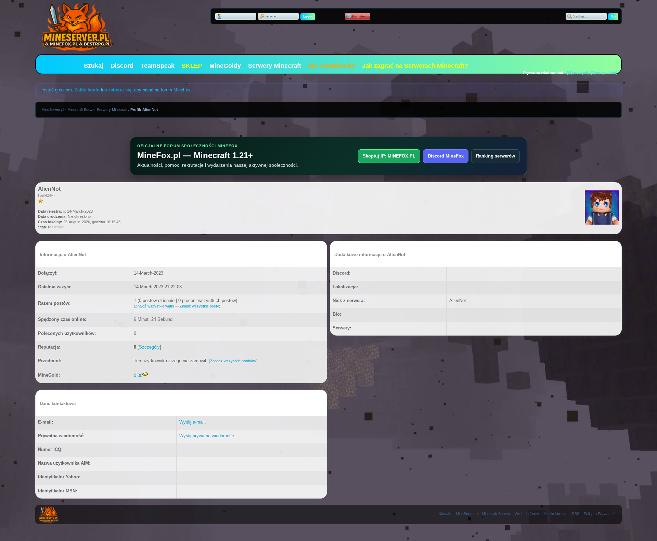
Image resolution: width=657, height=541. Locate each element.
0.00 (138, 375)
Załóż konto (87, 89)
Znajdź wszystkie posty (199, 306)
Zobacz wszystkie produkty (233, 361)
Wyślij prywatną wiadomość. (207, 435)
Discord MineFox (446, 156)
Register (358, 16)
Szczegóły (149, 347)
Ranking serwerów (495, 156)
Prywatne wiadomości (543, 73)
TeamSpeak (158, 65)
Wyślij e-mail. (192, 422)
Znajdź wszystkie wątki (154, 306)
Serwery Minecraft (274, 65)
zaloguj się (119, 89)
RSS (575, 514)
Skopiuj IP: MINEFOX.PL (389, 156)
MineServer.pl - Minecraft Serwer (483, 514)
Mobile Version (555, 514)
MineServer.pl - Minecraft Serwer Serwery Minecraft (84, 110)
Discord (122, 65)
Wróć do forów (527, 514)
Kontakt (445, 514)
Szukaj (93, 65)
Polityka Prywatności (601, 514)
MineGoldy (225, 65)
